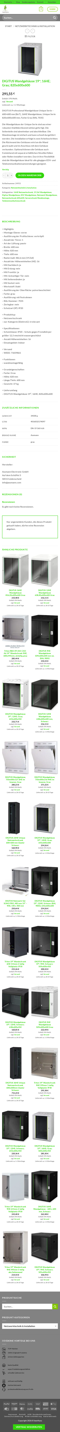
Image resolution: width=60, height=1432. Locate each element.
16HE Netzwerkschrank (23, 192)
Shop (18, 2)
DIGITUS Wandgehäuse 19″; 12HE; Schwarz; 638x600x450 (15, 1024)
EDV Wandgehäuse (28, 195)
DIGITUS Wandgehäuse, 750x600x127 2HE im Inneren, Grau (15, 779)
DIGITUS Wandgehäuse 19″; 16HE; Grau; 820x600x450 (45, 1148)
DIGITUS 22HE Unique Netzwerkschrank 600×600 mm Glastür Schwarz (15, 841)
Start (8, 26)
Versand (9, 101)
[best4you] (8, 9)
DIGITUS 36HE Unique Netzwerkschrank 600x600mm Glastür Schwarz (15, 1086)
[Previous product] (33, 31)
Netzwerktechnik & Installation (35, 26)
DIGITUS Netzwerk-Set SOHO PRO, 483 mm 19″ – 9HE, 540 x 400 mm (15, 903)
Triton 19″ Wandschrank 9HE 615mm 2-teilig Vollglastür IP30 (15, 1209)
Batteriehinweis (49, 1416)
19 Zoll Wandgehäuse (42, 192)
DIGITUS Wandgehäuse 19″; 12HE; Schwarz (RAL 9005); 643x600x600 (45, 903)
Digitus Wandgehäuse (11, 195)
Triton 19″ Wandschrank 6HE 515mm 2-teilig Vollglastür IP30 (15, 964)
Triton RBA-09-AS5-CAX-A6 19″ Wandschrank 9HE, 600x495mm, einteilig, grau (15, 653)
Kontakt (40, 2)
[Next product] (27, 31)
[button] (41, 9)
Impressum (12, 1414)
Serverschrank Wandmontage (37, 198)
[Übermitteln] (54, 17)
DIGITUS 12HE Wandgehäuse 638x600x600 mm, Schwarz (44, 718)
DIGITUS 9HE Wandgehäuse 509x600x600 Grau (44, 1024)
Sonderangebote (28, 2)
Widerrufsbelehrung (33, 1416)
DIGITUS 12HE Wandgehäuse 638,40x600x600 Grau (45, 592)
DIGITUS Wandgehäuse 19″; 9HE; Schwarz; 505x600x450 (45, 1269)
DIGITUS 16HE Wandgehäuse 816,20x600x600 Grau (15, 592)
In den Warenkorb (29, 175)
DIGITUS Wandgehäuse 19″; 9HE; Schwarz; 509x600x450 (45, 964)
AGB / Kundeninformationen (39, 1414)
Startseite (8, 2)
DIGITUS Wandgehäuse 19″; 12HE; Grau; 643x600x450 (15, 716)
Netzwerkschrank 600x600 (13, 198)
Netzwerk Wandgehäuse (47, 195)
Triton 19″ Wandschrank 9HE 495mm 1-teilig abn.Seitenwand (15, 1269)
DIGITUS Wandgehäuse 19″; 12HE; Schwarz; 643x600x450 (15, 1148)
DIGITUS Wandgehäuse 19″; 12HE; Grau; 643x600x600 (45, 840)
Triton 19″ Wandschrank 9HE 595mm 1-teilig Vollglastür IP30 (44, 1085)
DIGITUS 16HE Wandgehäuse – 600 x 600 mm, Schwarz (44, 1209)
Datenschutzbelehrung (13, 1416)
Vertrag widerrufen (29, 1427)
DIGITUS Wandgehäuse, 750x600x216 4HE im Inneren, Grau (44, 779)
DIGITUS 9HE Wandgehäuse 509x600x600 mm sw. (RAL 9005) (44, 654)
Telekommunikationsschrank (13, 201)
